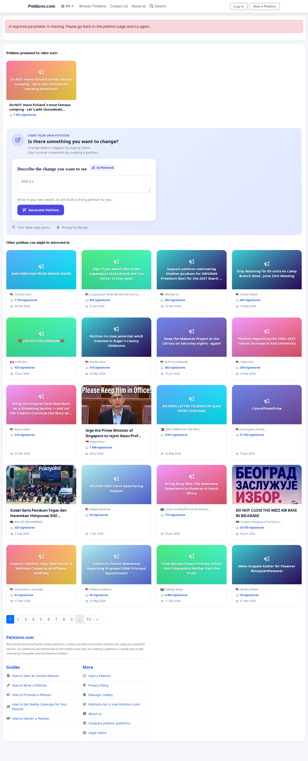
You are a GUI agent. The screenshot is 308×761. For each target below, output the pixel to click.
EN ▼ (70, 6)
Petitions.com (41, 6)
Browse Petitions (92, 6)
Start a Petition (264, 6)
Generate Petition (43, 210)
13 (89, 619)
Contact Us (119, 6)
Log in (239, 6)
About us (138, 6)
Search (160, 6)
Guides (13, 667)
